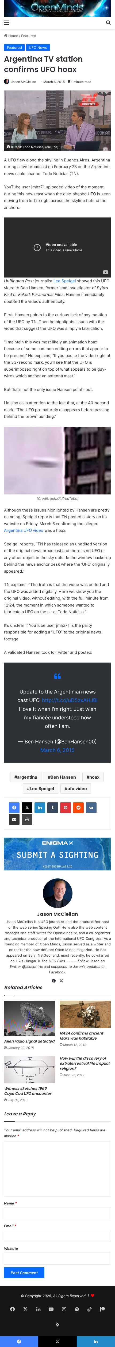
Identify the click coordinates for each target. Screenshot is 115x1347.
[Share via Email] (14, 819)
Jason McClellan (23, 82)
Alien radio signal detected (29, 1041)
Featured (28, 36)
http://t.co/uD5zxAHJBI (70, 700)
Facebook (57, 972)
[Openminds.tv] (57, 8)
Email (10, 1226)
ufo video (77, 788)
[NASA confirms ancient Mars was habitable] (85, 1014)
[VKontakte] (91, 807)
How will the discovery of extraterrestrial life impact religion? (84, 1063)
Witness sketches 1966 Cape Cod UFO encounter (27, 1091)
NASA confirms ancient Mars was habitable (81, 1036)
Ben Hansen (63, 777)
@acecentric (32, 966)
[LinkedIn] (39, 807)
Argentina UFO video (23, 530)
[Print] (27, 819)
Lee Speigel (64, 280)
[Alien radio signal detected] (29, 1018)
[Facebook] (14, 807)
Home (12, 36)
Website (11, 1248)
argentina (27, 777)
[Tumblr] (52, 807)
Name (10, 1203)
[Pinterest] (65, 807)
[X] (27, 807)
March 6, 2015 (57, 750)
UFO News (38, 47)
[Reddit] (78, 807)
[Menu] (6, 22)
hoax (94, 777)
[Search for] (108, 22)
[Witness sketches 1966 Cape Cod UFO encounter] (29, 1069)
